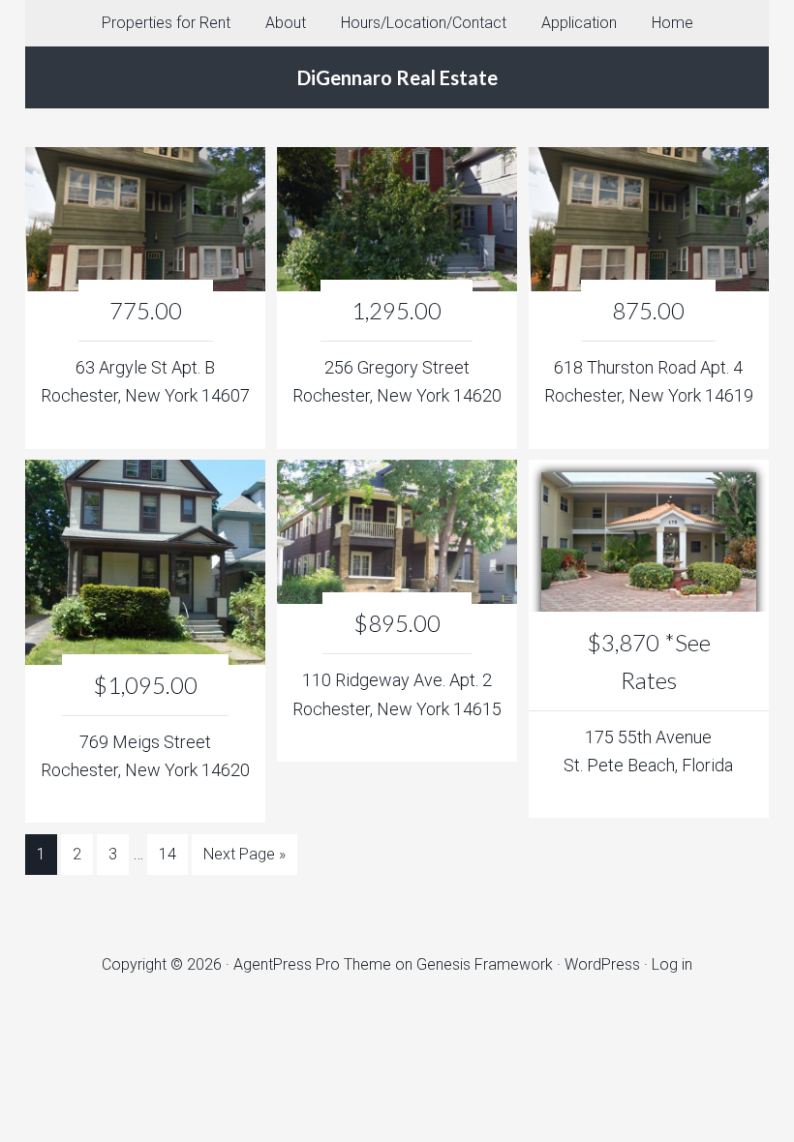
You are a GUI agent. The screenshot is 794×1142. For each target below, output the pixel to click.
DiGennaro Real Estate (397, 77)
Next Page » (244, 854)
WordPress (602, 964)
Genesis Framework (484, 964)
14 (167, 854)
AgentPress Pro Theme (312, 964)
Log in (672, 964)
